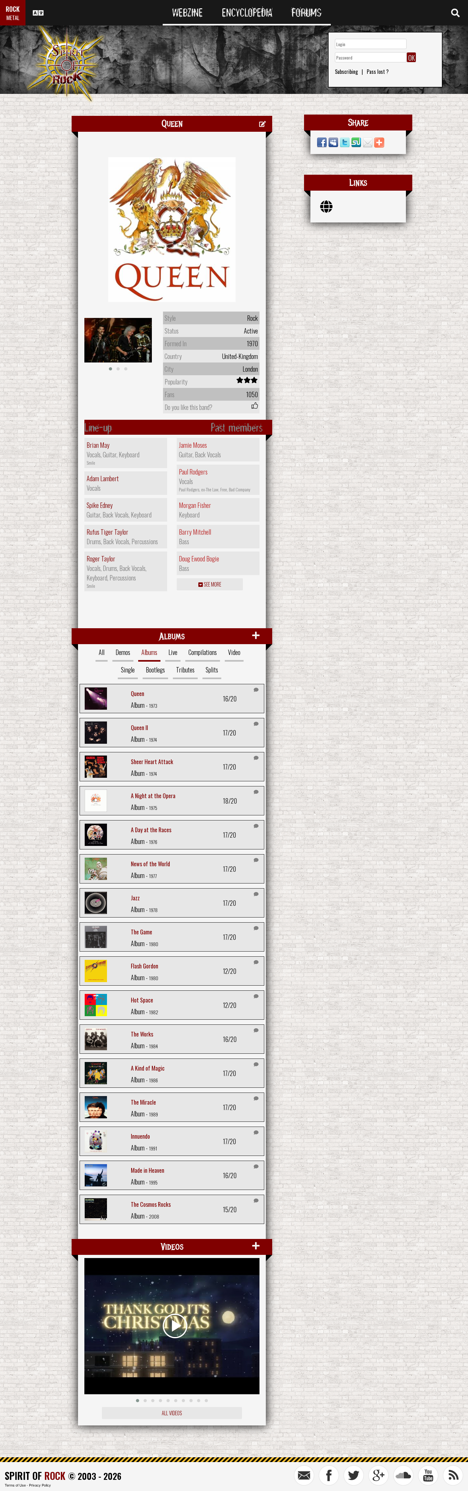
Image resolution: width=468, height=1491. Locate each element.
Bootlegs (155, 669)
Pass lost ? (378, 71)
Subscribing (346, 71)
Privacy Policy (40, 1484)
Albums (149, 652)
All (101, 652)
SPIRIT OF (35, 1475)
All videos (172, 1413)
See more (212, 584)
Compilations (202, 652)
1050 (252, 394)
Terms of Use (15, 1484)
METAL (12, 18)
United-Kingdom (240, 356)
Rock (252, 318)
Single (128, 669)
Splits (212, 669)
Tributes (185, 669)
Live (172, 652)
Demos (123, 652)
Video (234, 652)
